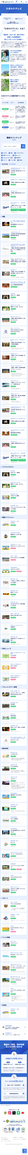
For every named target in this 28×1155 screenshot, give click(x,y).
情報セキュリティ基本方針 (18, 1137)
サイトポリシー (5, 1137)
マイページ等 (21, 2)
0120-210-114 (6, 1070)
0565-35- (8, 1064)
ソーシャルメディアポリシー (7, 1141)
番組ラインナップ (19, 18)
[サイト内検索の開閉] (26, 2)
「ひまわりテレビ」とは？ (7, 19)
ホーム (2, 1105)
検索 (23, 146)
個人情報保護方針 (5, 1139)
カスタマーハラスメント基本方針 (20, 1139)
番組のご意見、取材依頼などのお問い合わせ (13, 22)
